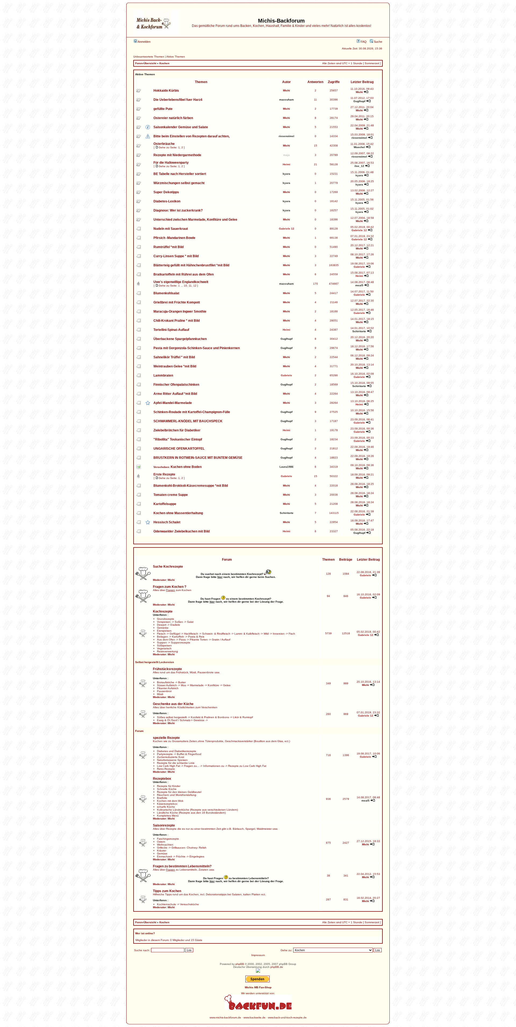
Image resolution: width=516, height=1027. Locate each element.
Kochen (164, 63)
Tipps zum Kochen (167, 891)
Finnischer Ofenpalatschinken (176, 385)
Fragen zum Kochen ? (169, 587)
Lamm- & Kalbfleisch (247, 633)
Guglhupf (359, 101)
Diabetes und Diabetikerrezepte (176, 751)
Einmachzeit (164, 856)
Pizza (182, 639)
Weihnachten (165, 844)
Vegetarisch (164, 648)
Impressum (258, 955)
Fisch (292, 633)
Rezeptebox (162, 779)
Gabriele (359, 266)
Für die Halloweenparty (171, 162)
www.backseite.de (254, 1017)
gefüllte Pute (163, 109)
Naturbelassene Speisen (172, 759)
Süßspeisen (164, 645)
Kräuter (161, 850)
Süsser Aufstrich (167, 685)
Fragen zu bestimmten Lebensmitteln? (182, 866)
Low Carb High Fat (168, 765)
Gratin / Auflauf (221, 639)
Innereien (279, 633)
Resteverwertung (167, 651)
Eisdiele (175, 624)
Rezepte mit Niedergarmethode (177, 155)
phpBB (239, 963)
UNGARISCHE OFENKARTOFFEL (179, 448)
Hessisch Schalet (166, 522)
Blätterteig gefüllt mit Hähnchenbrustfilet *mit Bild (191, 265)
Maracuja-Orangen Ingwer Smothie (179, 311)
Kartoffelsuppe (164, 504)
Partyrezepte (165, 754)
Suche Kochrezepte (168, 566)
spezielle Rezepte (166, 738)
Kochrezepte (163, 611)
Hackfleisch (191, 633)
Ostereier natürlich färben (173, 118)
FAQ (363, 41)
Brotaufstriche (165, 682)
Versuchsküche (189, 904)
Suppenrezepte (180, 642)
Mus (183, 685)
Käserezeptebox (167, 803)
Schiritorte (359, 331)
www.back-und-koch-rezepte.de (287, 1017)
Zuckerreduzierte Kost (170, 757)
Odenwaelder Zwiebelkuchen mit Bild (181, 531)
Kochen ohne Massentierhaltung (178, 513)
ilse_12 (359, 165)
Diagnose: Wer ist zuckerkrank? (178, 210)
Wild (266, 633)
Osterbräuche (164, 144)
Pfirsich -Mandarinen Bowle (174, 238)
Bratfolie (162, 797)
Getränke (163, 627)
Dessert (161, 624)
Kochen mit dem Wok (170, 800)
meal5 (359, 285)
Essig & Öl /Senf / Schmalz (173, 720)
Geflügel (175, 633)
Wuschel (359, 147)
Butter (182, 682)
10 (185, 285)
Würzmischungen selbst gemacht (179, 183)
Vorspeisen (164, 621)
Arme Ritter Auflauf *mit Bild (175, 394)
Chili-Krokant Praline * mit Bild (176, 321)
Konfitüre (213, 685)
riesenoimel (286, 136)
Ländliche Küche (167, 812)
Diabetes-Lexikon (166, 201)
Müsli (160, 694)
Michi (286, 90)
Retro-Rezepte (166, 768)
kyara (286, 173)
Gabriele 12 (286, 228)
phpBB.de (276, 966)
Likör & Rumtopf (243, 717)
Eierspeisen (164, 630)
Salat (190, 621)
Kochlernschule (166, 904)
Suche (377, 41)
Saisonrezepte (164, 825)
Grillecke (162, 847)
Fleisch (161, 633)
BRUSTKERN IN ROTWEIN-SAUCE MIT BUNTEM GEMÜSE (197, 458)
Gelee (227, 685)
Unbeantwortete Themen (148, 56)
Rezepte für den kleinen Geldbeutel (179, 791)
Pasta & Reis (196, 636)
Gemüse (162, 853)
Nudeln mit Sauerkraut (170, 229)
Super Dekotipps (166, 192)
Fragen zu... (191, 765)
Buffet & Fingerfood (189, 754)
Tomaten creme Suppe (170, 495)
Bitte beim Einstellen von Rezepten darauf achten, (191, 136)
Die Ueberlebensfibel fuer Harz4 (177, 100)
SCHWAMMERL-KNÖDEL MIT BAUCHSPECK (188, 421)
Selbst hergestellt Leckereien (154, 662)
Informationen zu (213, 765)
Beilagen (162, 636)
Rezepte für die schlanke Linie (176, 762)
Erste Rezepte (164, 474)
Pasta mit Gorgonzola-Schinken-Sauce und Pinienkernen (196, 348)
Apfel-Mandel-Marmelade (172, 403)
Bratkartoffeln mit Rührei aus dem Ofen (183, 274)
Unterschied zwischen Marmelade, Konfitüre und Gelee (195, 219)
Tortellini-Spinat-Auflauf (171, 330)
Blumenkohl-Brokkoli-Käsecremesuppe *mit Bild (190, 486)
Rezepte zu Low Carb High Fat (247, 765)
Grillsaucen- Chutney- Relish (188, 847)
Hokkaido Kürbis (166, 90)
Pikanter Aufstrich (167, 688)
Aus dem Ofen (166, 639)
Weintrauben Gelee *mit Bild (174, 366)
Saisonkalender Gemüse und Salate (180, 127)
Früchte (180, 856)
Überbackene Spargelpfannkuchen (180, 339)
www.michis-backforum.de (225, 1017)
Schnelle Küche (167, 789)
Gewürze (199, 720)
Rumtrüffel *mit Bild (168, 247)
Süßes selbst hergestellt (172, 717)
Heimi (286, 164)
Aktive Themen (175, 56)
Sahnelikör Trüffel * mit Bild (174, 357)
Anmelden (143, 41)
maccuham (286, 99)
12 (194, 285)
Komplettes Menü (168, 815)
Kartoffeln (178, 636)
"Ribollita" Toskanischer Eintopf (177, 439)
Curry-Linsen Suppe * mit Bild (176, 256)
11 (190, 285)
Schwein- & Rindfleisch (216, 633)
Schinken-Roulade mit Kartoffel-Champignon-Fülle (191, 412)
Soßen (179, 621)
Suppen (162, 642)
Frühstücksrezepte (167, 669)
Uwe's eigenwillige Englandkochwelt (180, 282)
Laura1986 (286, 466)
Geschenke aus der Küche (173, 704)
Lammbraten (163, 375)
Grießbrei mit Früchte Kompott (176, 302)
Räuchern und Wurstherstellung (176, 794)
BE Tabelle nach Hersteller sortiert (179, 174)
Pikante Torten (199, 639)
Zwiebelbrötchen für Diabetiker (176, 430)
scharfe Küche (166, 806)
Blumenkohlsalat (166, 293)
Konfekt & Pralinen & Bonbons (210, 717)
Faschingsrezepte (168, 838)
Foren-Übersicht (145, 63)
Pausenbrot (164, 691)
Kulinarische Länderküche (173, 809)
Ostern (161, 841)
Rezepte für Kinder (168, 786)
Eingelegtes (196, 856)
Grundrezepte (165, 618)
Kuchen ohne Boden (186, 467)
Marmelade (197, 685)
